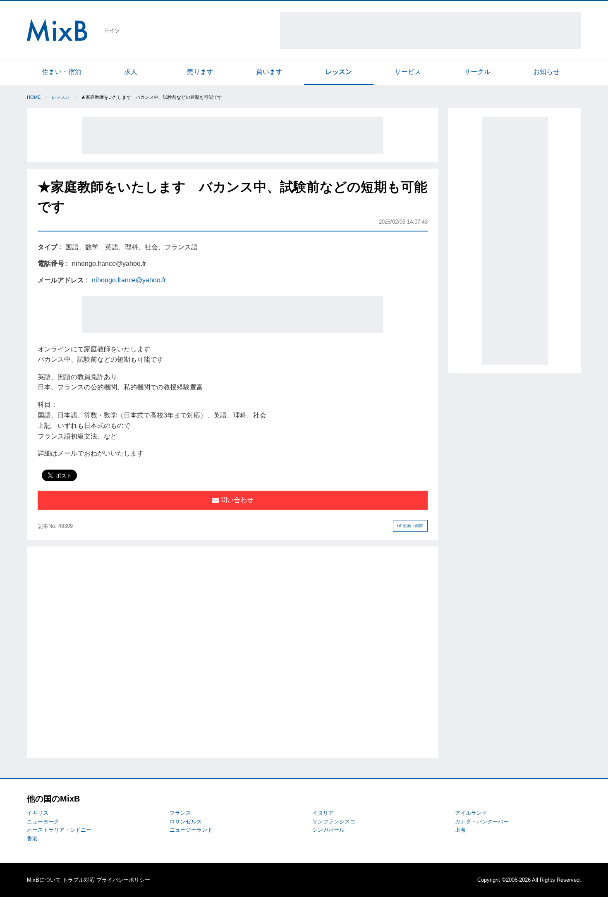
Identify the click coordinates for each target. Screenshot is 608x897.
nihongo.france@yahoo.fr (129, 280)
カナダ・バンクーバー (482, 821)
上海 (460, 830)
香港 (32, 838)
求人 (130, 71)
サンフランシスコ (333, 821)
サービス (408, 71)
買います (269, 71)
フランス (180, 813)
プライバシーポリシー (123, 880)
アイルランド (471, 813)
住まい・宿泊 (61, 71)
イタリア (323, 813)
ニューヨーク (43, 821)
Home (34, 97)
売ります (200, 71)
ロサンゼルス (186, 821)
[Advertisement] (430, 30)
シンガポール (328, 830)
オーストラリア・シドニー (59, 830)
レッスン (339, 71)
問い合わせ (236, 499)
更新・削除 (413, 525)
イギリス (37, 813)
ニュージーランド (191, 830)
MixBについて (44, 880)
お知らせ (546, 71)
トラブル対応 (78, 880)
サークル (477, 71)
